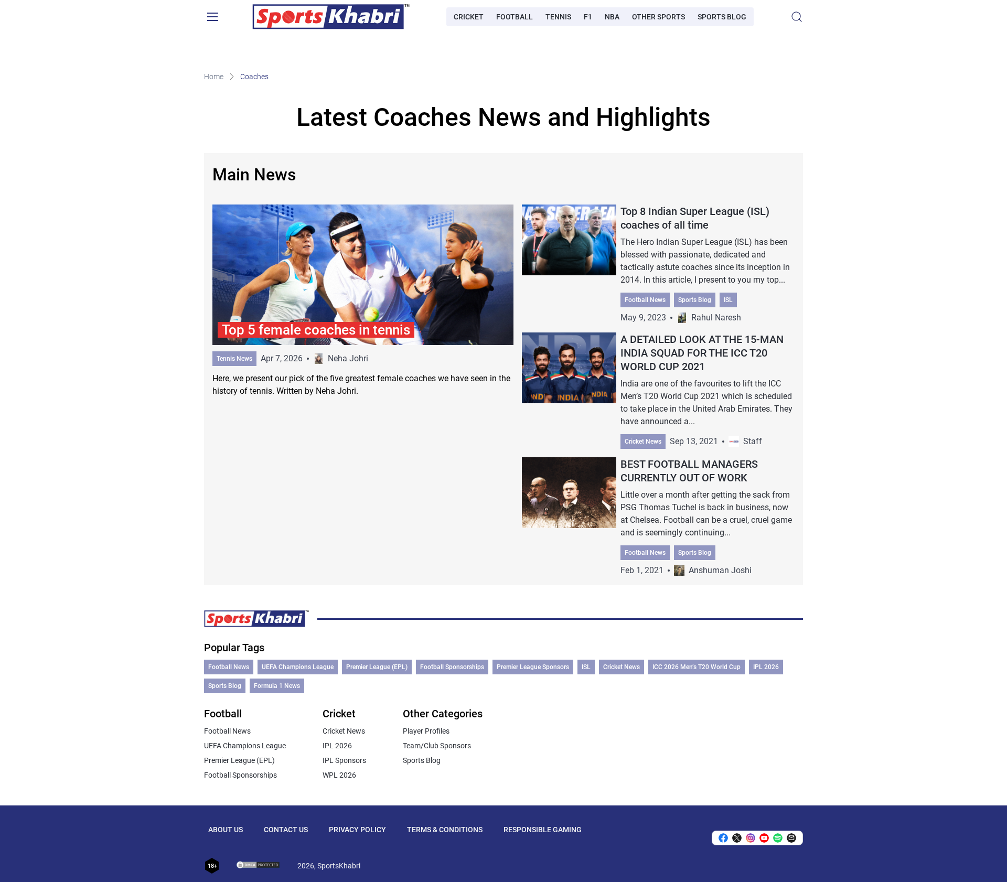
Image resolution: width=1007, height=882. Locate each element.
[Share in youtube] (764, 838)
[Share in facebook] (723, 838)
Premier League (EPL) (377, 667)
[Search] (796, 16)
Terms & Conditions (445, 829)
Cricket (469, 17)
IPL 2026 (766, 667)
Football (514, 17)
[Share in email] (791, 838)
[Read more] (362, 301)
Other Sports (658, 17)
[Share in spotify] (778, 838)
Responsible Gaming (543, 829)
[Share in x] (737, 838)
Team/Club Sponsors (437, 745)
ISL (728, 300)
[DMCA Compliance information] (258, 865)
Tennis (558, 17)
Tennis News (234, 358)
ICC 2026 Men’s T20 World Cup (696, 667)
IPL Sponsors (344, 760)
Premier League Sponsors (533, 667)
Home (213, 76)
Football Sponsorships (452, 667)
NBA (612, 17)
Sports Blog (722, 17)
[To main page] (331, 16)
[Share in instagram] (750, 838)
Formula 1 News (277, 686)
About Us (225, 829)
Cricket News (643, 441)
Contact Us (286, 829)
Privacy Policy (357, 829)
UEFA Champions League (298, 667)
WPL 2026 (339, 775)
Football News (645, 300)
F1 (588, 17)
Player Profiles (426, 731)
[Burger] (212, 16)
